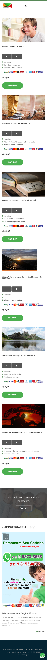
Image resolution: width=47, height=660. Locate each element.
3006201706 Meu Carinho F (13, 46)
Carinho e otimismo (12, 377)
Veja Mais (41, 631)
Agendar (12, 85)
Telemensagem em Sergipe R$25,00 (19, 613)
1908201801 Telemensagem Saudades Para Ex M (22, 432)
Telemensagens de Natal (14, 221)
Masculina (7, 139)
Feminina (7, 62)
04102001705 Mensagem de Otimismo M (18, 356)
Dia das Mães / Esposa (13, 145)
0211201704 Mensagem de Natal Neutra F (19, 200)
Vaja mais (23, 508)
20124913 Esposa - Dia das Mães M (16, 123)
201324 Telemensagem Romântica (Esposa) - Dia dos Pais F (22, 278)
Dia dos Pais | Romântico (14, 300)
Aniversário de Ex (11, 454)
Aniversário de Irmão (13, 68)
